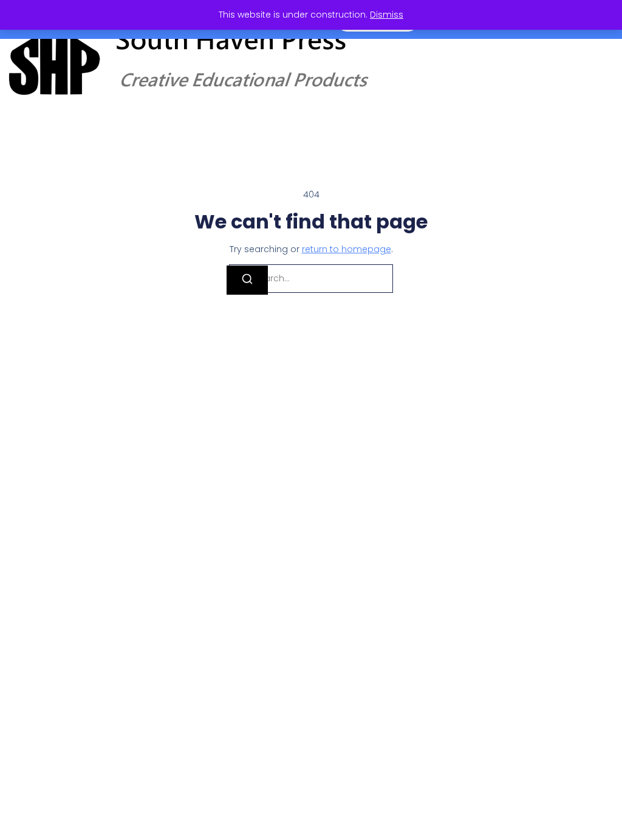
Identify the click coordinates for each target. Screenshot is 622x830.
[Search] (247, 280)
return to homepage (346, 249)
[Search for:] (311, 278)
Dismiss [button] (386, 15)
